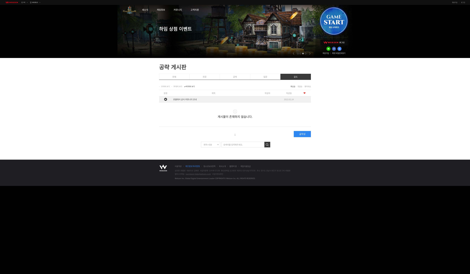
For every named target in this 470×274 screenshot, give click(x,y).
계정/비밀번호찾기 (338, 53)
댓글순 (300, 86)
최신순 (293, 86)
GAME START (333, 21)
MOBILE (35, 2)
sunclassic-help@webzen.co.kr (198, 174)
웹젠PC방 (233, 166)
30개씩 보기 (177, 86)
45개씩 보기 (190, 86)
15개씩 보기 (165, 86)
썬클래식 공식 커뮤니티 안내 (185, 99)
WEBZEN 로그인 (334, 42)
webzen (12, 2)
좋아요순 (308, 86)
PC (24, 2)
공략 (235, 76)
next (310, 53)
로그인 (463, 2)
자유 (205, 76)
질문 (265, 76)
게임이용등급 (245, 166)
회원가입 (454, 2)
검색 (267, 144)
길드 (296, 76)
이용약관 (178, 166)
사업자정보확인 (217, 174)
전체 (174, 76)
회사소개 (222, 166)
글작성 (302, 134)
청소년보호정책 (209, 166)
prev (293, 53)
